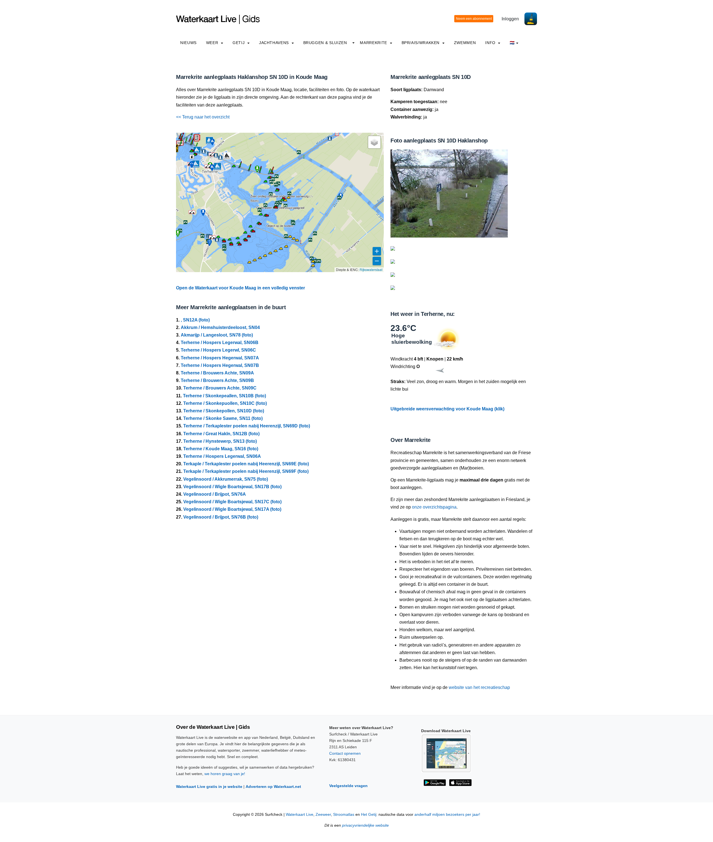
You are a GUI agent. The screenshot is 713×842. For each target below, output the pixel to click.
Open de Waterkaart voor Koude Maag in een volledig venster (240, 287)
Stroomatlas (343, 814)
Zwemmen (465, 42)
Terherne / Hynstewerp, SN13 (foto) (220, 441)
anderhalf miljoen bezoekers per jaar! (447, 814)
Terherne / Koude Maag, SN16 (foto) (220, 448)
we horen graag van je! (224, 773)
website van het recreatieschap (479, 687)
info (491, 42)
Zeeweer (323, 814)
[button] (176, 148)
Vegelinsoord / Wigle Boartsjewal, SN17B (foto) (232, 486)
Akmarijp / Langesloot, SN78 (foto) (217, 335)
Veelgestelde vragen (348, 785)
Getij (239, 42)
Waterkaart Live (299, 814)
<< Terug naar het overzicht (202, 117)
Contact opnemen (345, 753)
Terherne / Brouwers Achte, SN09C (220, 388)
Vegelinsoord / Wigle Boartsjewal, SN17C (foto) (232, 501)
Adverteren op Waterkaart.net (273, 786)
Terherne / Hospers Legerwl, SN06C (218, 350)
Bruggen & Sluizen (325, 42)
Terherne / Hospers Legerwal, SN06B (219, 342)
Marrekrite (374, 42)
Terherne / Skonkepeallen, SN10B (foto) (224, 395)
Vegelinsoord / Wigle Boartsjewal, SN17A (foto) (232, 509)
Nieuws (188, 42)
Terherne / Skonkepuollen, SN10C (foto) (225, 403)
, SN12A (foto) (195, 320)
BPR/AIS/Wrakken (421, 42)
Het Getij (368, 814)
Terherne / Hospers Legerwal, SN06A (222, 456)
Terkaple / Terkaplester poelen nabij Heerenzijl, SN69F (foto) (246, 471)
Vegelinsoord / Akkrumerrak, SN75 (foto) (225, 479)
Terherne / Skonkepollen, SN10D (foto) (223, 410)
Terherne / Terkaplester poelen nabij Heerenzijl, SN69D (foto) (246, 426)
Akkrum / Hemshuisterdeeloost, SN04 (220, 327)
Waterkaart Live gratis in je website (209, 786)
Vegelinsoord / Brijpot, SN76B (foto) (220, 517)
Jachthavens (274, 42)
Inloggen (510, 18)
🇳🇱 (512, 42)
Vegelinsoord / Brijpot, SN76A (214, 494)
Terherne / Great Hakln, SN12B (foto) (221, 433)
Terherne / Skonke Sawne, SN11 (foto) (223, 418)
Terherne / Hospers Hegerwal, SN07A (220, 357)
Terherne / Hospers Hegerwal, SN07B (220, 365)
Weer (212, 42)
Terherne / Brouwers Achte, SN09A (217, 373)
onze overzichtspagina (434, 507)
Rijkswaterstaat (371, 269)
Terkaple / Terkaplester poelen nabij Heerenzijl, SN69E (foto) (246, 463)
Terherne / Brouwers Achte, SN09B (217, 380)
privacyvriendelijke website (365, 825)
